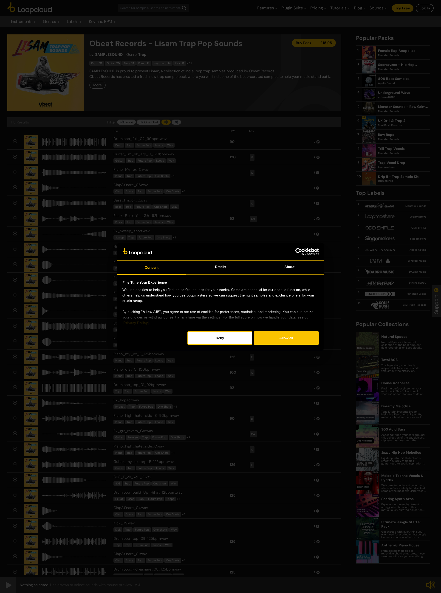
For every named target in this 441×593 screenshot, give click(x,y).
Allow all (286, 338)
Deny (220, 338)
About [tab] (289, 267)
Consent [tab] (151, 267)
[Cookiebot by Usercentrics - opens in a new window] (299, 251)
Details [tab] (220, 267)
